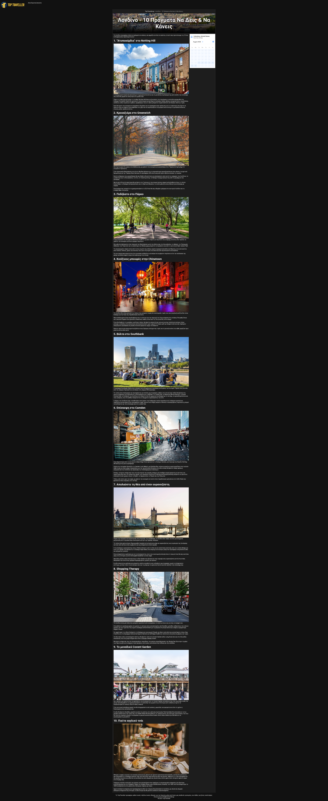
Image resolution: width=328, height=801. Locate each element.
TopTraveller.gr (149, 11)
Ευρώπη (33, 3)
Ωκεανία (39, 3)
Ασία (29, 3)
